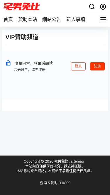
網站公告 (51, 19)
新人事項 (75, 19)
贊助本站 (27, 19)
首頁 (8, 19)
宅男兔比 (60, 161)
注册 (97, 66)
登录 (78, 66)
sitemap (77, 161)
